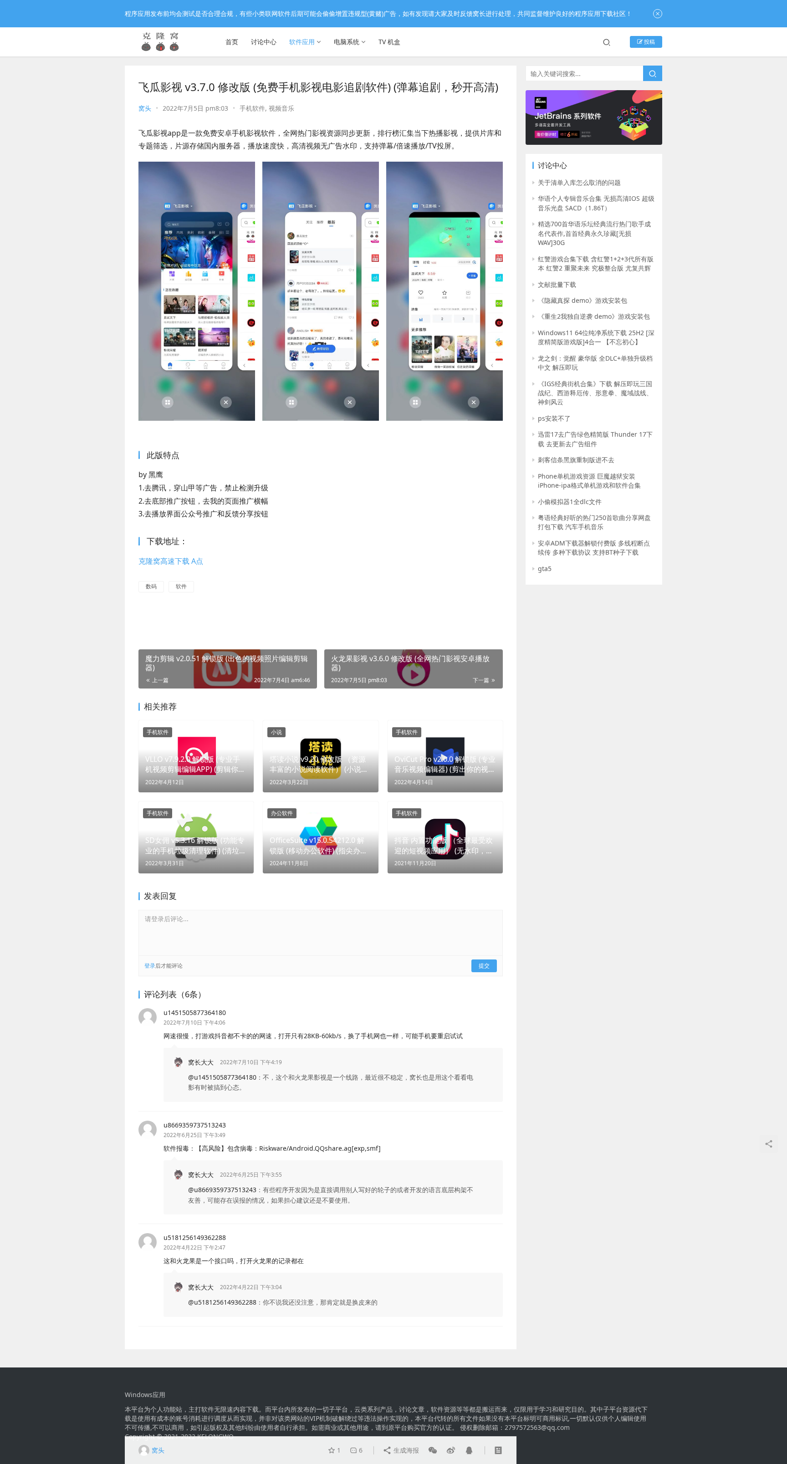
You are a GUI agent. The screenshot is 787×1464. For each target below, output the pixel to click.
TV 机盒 (389, 41)
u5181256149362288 (195, 1237)
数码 (151, 586)
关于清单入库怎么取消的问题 (579, 182)
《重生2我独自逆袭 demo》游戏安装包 (594, 316)
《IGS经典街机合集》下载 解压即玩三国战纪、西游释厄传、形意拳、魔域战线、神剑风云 (595, 393)
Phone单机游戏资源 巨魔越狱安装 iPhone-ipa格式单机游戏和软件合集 (589, 481)
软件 (181, 586)
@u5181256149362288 (222, 1302)
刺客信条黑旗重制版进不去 (576, 459)
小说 (276, 732)
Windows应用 (145, 1395)
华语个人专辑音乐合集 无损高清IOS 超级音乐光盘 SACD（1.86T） (596, 203)
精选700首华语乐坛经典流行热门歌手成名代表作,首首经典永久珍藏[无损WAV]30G (594, 233)
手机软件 (252, 108)
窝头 (144, 108)
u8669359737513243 (195, 1125)
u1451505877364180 (195, 1012)
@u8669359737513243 (222, 1189)
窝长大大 (201, 1062)
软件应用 (302, 41)
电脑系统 (346, 41)
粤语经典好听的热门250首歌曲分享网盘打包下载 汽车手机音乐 (594, 522)
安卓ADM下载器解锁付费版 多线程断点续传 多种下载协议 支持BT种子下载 (594, 547)
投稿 (649, 42)
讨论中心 (263, 41)
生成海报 (405, 1450)
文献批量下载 (557, 284)
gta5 (545, 568)
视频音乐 (281, 108)
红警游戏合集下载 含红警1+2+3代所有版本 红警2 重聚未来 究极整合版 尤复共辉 (596, 263)
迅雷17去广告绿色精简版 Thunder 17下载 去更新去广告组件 (595, 439)
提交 (484, 965)
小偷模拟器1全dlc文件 (570, 501)
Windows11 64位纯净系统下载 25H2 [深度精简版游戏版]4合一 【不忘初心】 (596, 337)
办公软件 (282, 813)
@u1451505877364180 (222, 1077)
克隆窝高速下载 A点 (170, 561)
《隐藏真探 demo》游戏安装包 (582, 300)
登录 (149, 965)
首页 (231, 41)
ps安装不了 (554, 418)
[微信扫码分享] (432, 1450)
